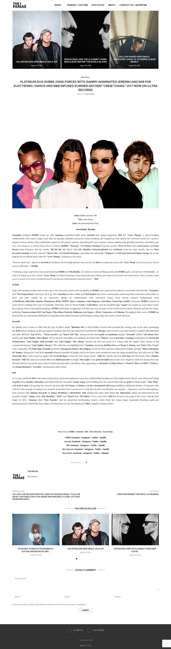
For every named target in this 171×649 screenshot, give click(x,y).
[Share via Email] (101, 462)
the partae (89, 94)
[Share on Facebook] (92, 462)
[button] (17, 40)
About (112, 5)
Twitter (95, 438)
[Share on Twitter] (95, 462)
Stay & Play (98, 5)
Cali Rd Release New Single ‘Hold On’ (85, 549)
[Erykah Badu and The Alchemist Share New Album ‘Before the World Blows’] (37, 40)
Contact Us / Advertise (133, 5)
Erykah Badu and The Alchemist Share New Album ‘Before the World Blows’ (36, 60)
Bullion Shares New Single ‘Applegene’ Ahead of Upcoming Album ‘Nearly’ (85, 59)
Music (58, 5)
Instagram (86, 438)
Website (105, 453)
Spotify (103, 438)
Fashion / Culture (77, 5)
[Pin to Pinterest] (98, 462)
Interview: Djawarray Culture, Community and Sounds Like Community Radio (134, 59)
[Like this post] (89, 462)
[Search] (157, 5)
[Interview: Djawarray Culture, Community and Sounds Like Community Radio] (134, 40)
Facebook (76, 438)
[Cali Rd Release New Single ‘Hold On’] (85, 529)
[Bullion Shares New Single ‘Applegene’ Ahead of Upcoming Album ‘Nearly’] (85, 40)
